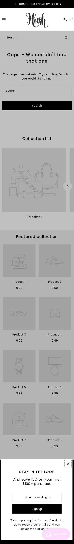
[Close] (68, 463)
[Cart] (71, 19)
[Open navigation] (12, 19)
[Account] (65, 19)
